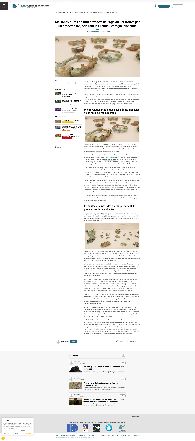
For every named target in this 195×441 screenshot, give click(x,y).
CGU (129, 435)
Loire (40, 1)
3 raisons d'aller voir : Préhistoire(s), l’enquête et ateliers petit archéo (70, 109)
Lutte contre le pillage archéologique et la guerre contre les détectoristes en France (71, 101)
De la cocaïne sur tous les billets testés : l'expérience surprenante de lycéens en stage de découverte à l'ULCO (71, 128)
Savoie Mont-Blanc (68, 1)
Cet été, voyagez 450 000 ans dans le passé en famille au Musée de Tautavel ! (71, 135)
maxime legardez (68, 105)
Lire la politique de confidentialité (10, 428)
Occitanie (45, 1)
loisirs (122, 379)
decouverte (64, 83)
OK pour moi (28, 433)
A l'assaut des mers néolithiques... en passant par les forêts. (71, 93)
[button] (3, 438)
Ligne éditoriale (136, 435)
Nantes (76, 1)
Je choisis (17, 433)
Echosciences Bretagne (69, 112)
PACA (50, 1)
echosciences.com (6, 1)
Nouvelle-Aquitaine (23, 1)
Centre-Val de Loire (57, 1)
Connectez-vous (177, 6)
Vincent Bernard (67, 96)
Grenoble (14, 1)
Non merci (6, 433)
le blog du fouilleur (110, 159)
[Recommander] (127, 341)
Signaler (59, 147)
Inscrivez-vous (189, 6)
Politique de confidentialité (119, 435)
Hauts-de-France (33, 1)
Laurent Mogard (94, 31)
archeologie (72, 83)
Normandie (82, 1)
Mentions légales (105, 435)
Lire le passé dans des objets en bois (70, 120)
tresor (122, 362)
